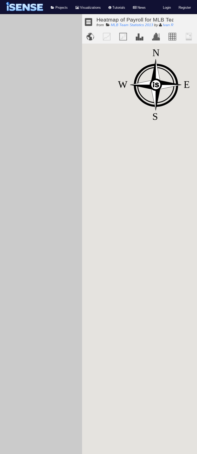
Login (167, 7)
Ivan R (168, 25)
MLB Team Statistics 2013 (132, 25)
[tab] (90, 36)
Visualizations (90, 7)
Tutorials (118, 7)
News (141, 7)
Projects (61, 7)
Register (185, 7)
